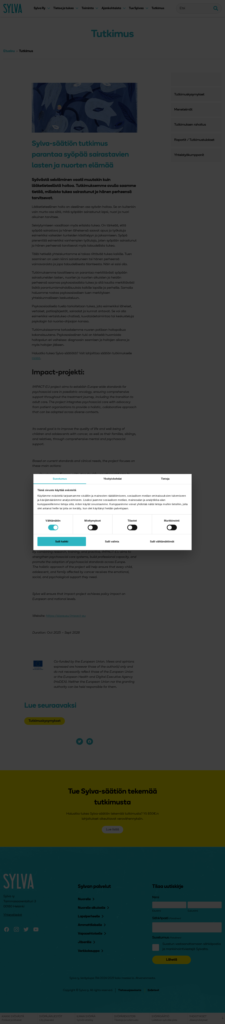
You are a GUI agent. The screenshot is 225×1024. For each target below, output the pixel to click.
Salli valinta (112, 541)
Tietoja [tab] (165, 478)
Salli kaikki (61, 541)
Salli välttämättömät (162, 541)
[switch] (93, 527)
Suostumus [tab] (60, 478)
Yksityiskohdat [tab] (112, 478)
